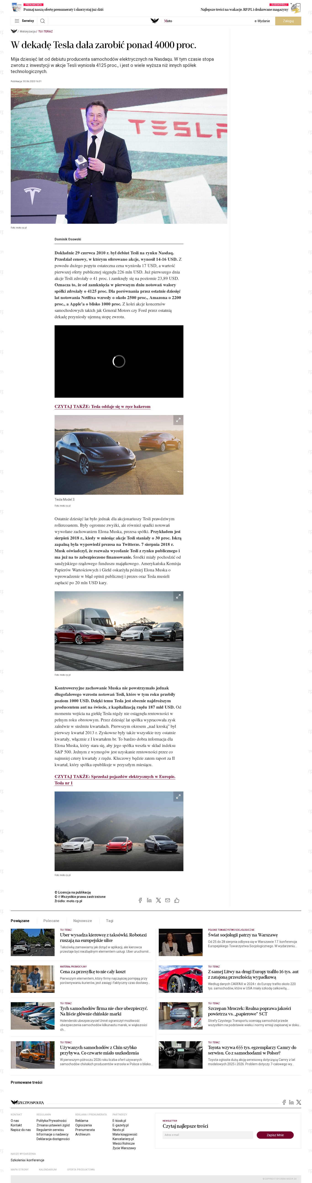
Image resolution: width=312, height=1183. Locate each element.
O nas (15, 1121)
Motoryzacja (28, 31)
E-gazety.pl (121, 1125)
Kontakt (16, 1125)
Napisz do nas (21, 1130)
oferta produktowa (81, 1169)
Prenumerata (85, 1130)
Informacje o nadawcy (53, 1134)
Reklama (81, 1121)
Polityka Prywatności (51, 1121)
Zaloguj (288, 21)
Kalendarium (48, 1169)
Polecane (51, 921)
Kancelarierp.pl (123, 1139)
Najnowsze (82, 921)
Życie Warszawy (124, 1148)
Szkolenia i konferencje (27, 1160)
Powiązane (20, 921)
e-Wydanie (262, 21)
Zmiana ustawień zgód (53, 1125)
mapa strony (20, 1169)
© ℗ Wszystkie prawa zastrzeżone (80, 897)
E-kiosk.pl (119, 1121)
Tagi (109, 921)
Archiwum (82, 1134)
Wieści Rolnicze (124, 1143)
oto (168, 21)
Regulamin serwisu (50, 1130)
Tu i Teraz (45, 31)
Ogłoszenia (83, 1125)
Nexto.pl (118, 1130)
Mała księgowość (125, 1134)
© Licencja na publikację (73, 892)
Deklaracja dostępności (53, 1139)
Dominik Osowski (68, 239)
